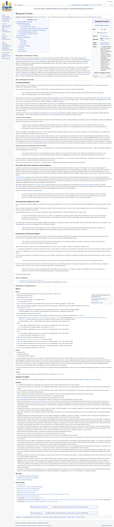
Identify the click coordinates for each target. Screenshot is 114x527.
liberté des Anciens (21, 177)
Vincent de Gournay (31, 265)
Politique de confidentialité (20, 525)
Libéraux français (80, 517)
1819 (44, 72)
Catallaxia (95, 76)
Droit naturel (67, 204)
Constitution (25, 397)
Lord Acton (52, 160)
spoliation (56, 238)
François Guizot (63, 139)
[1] (44, 68)
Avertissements (41, 525)
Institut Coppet (38, 486)
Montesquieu (89, 148)
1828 (18, 337)
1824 (18, 323)
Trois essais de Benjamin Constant (32, 497)
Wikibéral (55, 8)
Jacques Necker (43, 59)
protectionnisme (87, 236)
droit (110, 97)
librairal (101, 302)
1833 (70, 345)
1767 (46, 17)
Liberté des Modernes (45, 168)
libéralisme (78, 131)
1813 (18, 299)
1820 (39, 313)
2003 (32, 311)
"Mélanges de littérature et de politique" (30, 339)
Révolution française (88, 184)
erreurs (44, 469)
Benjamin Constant (24, 488)
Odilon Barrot (20, 139)
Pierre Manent (39, 131)
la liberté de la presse (101, 97)
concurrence (108, 255)
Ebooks (96, 302)
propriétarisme (50, 251)
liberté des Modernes (33, 477)
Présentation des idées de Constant (28, 490)
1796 (59, 293)
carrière (86, 63)
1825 (18, 329)
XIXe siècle (61, 101)
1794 (72, 58)
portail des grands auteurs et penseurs (71, 513)
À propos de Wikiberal (32, 525)
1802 (60, 63)
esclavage (33, 403)
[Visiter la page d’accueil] (7, 6)
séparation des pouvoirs (47, 112)
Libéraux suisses (71, 517)
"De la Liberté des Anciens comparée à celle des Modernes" (42, 317)
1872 (18, 347)
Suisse (102, 40)
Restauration (70, 70)
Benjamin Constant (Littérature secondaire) (90, 379)
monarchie (41, 148)
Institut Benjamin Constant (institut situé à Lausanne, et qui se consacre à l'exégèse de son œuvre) (43, 494)
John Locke (33, 212)
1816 (23, 352)
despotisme (18, 72)
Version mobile (48, 525)
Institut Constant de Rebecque (24, 479)
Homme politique (99, 25)
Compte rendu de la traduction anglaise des (40, 501)
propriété (19, 99)
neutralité (58, 112)
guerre (30, 401)
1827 (18, 331)
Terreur (93, 85)
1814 (18, 303)
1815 (32, 67)
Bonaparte (87, 59)
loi (28, 125)
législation (24, 399)
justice (83, 412)
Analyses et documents (99, 298)
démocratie (51, 148)
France (104, 38)
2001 (32, 321)
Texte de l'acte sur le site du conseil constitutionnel (31, 280)
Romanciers (63, 517)
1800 (83, 59)
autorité (62, 401)
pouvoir (56, 103)
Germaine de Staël (20, 59)
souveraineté (19, 179)
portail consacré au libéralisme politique (78, 506)
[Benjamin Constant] (102, 32)
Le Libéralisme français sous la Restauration (28, 476)
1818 (36, 313)
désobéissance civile (22, 224)
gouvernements (43, 401)
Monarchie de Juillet (43, 139)
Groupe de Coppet (34, 61)
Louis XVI (71, 59)
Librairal (108, 76)
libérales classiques (97, 17)
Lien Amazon (59, 374)
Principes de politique (33, 190)
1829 (18, 339)
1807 (27, 354)
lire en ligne (27, 307)
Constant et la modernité (25, 486)
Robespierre (37, 125)
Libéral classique (104, 36)
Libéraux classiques (54, 517)
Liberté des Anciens (28, 315)
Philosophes (38, 517)
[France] (101, 38)
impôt (21, 390)
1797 (31, 295)
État (49, 97)
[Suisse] (108, 38)
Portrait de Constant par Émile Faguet (28, 496)
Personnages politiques (28, 517)
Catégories (18, 517)
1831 (18, 341)
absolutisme (23, 148)
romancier (106, 25)
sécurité (34, 97)
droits (65, 97)
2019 (25, 317)
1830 (59, 17)
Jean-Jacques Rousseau (40, 184)
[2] (88, 131)
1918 (30, 301)
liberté (39, 58)
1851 (22, 356)
